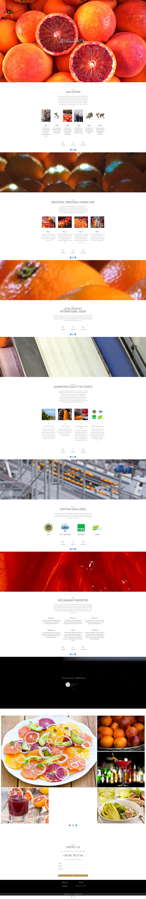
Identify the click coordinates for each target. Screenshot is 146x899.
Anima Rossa (72, 894)
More (97, 441)
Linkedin (75, 150)
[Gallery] (62, 144)
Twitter (73, 150)
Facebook (71, 150)
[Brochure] (83, 144)
